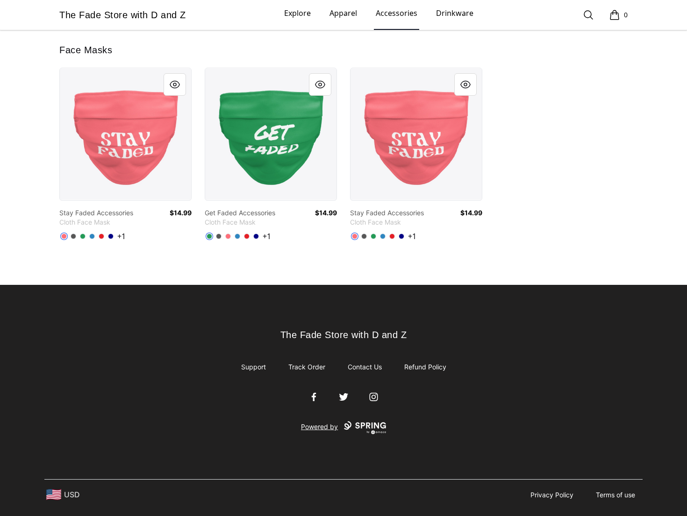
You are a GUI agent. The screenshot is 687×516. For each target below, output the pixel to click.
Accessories (396, 13)
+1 (121, 236)
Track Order (306, 367)
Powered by (319, 427)
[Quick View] (175, 84)
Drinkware (454, 13)
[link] (125, 134)
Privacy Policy (551, 495)
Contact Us (365, 367)
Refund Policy (425, 367)
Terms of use (615, 495)
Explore (297, 13)
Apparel (343, 13)
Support (253, 367)
